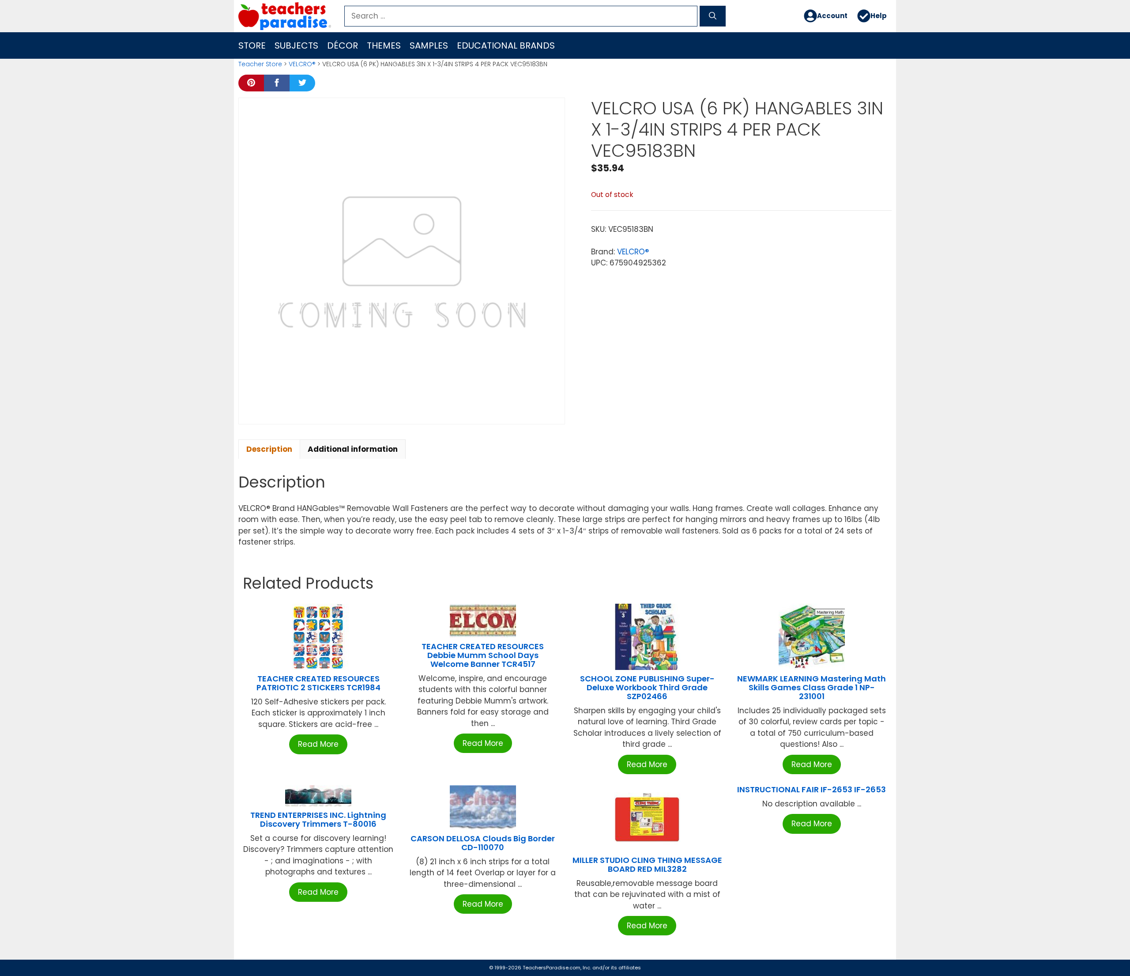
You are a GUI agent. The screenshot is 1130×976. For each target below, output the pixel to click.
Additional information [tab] (353, 449)
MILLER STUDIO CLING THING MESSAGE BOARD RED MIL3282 (647, 864)
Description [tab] (269, 449)
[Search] (713, 16)
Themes (384, 45)
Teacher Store (260, 64)
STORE (252, 45)
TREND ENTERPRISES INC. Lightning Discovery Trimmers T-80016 (318, 819)
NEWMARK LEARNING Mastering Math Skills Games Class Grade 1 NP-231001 (811, 687)
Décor (342, 45)
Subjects (296, 45)
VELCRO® (302, 64)
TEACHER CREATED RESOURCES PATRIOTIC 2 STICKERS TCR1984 (318, 683)
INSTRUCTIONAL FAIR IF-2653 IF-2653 (811, 789)
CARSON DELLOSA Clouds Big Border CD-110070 (483, 843)
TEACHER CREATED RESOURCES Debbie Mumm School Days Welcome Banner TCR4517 (483, 655)
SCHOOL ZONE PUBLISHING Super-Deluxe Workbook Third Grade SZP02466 (647, 687)
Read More (318, 744)
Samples (429, 45)
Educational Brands (506, 45)
